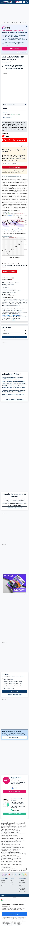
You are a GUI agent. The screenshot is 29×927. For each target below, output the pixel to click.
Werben (12, 882)
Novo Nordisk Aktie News (19, 853)
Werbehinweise (6, 279)
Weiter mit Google (14, 914)
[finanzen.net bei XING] (19, 875)
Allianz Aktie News (13, 835)
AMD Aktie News (15, 850)
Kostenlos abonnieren (9, 271)
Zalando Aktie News (5, 867)
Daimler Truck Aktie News (15, 861)
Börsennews (4, 823)
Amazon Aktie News (5, 834)
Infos (13, 320)
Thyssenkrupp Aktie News (18, 847)
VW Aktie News (22, 870)
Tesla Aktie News (17, 830)
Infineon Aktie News (16, 841)
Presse (2, 884)
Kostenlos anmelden (14, 167)
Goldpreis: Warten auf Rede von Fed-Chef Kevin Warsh (13, 395)
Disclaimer (21, 884)
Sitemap (3, 885)
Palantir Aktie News (5, 856)
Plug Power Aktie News (20, 840)
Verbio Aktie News (5, 870)
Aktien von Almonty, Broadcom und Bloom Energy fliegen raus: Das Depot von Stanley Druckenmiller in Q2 (13, 382)
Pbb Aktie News (22, 869)
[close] (26, 899)
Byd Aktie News (14, 846)
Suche (14, 337)
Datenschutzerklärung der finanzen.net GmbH (10, 923)
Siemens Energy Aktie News (18, 834)
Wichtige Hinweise (7, 277)
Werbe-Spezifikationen (13, 885)
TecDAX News (17, 824)
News (4, 117)
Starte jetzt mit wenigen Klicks (10, 315)
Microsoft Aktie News (6, 837)
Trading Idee (15, 22)
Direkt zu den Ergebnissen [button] (15, 694)
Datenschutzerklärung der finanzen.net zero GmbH (11, 924)
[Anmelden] (27, 2)
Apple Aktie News (19, 838)
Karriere (3, 882)
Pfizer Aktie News (5, 855)
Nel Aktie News (4, 861)
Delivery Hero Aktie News (18, 863)
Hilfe (11, 880)
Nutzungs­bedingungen (22, 886)
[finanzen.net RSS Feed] (25, 875)
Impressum (21, 880)
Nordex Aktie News (16, 849)
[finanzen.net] (8, 1)
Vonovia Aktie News (5, 850)
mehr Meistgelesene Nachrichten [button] (14, 399)
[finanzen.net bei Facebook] (6, 875)
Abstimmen (14, 691)
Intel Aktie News (14, 855)
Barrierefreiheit (22, 891)
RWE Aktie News (15, 843)
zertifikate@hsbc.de (9, 297)
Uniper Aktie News (5, 852)
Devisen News (21, 826)
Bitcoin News (4, 829)
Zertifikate (8, 22)
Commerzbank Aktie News (7, 840)
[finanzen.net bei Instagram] (3, 875)
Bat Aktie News (4, 866)
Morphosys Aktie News (6, 853)
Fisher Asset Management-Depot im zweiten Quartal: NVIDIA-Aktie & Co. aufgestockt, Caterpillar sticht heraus (13, 390)
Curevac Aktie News (16, 858)
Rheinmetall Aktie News (6, 830)
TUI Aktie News (4, 835)
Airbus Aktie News (5, 846)
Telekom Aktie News (16, 864)
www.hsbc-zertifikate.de (12, 296)
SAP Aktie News (15, 837)
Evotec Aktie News (15, 852)
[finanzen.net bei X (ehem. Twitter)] (13, 875)
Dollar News (4, 827)
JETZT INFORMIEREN (14, 791)
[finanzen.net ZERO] (14, 27)
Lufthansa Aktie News (15, 844)
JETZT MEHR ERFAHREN (14, 814)
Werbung (5, 133)
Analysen (9, 117)
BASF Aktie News (5, 832)
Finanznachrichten (19, 823)
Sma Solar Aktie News (6, 863)
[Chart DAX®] (14, 231)
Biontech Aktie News (6, 847)
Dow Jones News (5, 826)
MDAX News (10, 824)
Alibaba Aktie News (5, 864)
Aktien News (11, 823)
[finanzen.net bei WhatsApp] (22, 875)
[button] (19, 2)
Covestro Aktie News (16, 856)
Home (2, 22)
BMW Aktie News (13, 866)
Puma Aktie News (5, 859)
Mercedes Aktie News (6, 849)
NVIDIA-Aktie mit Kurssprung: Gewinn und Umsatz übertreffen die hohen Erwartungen (13, 386)
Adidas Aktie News (14, 859)
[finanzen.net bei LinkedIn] (16, 875)
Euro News (10, 827)
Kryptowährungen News (20, 827)
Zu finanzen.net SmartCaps (14, 508)
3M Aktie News (14, 870)
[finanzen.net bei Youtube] (10, 875)
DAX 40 (5, 112)
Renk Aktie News (5, 844)
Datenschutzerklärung (15, 172)
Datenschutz (22, 882)
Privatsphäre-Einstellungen (22, 889)
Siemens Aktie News (6, 858)
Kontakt (3, 880)
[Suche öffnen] (24, 2)
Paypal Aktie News (5, 843)
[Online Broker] (8, 2)
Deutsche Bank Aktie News (7, 838)
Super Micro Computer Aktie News (9, 869)
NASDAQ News (13, 826)
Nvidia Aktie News (12, 829)
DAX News (3, 824)
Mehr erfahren (14, 48)
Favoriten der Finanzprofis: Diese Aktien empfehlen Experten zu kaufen (12, 378)
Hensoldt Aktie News (6, 841)
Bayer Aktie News (14, 832)
